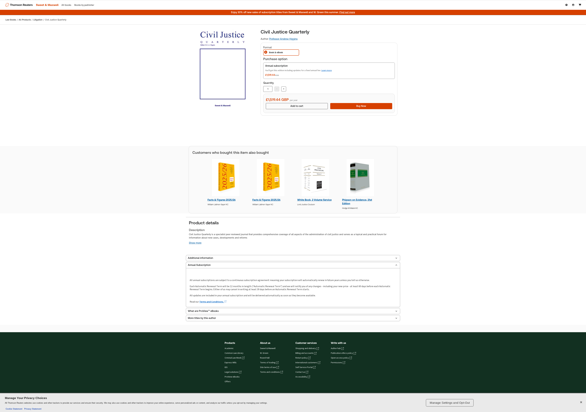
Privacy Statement (32, 409)
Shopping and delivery (305, 348)
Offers (228, 381)
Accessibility (301, 376)
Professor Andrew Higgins (283, 38)
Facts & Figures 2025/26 (222, 199)
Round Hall (264, 358)
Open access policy (340, 358)
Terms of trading (267, 362)
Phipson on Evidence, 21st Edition (357, 201)
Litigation (37, 19)
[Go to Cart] (580, 5)
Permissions (336, 362)
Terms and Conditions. (211, 301)
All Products (25, 19)
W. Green (264, 353)
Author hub (336, 348)
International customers (306, 362)
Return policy (301, 358)
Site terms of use (268, 367)
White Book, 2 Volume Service (314, 199)
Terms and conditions (270, 372)
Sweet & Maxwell (267, 348)
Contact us (300, 372)
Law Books (10, 19)
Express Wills (231, 362)
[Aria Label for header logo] (31, 4)
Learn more (326, 70)
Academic (229, 348)
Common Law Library (234, 353)
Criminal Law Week (233, 358)
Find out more (347, 12)
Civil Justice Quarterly (55, 19)
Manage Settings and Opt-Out (450, 402)
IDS (226, 367)
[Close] (581, 402)
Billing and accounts (304, 353)
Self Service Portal (304, 367)
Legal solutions (231, 372)
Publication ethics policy (342, 353)
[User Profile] (573, 5)
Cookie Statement (14, 409)
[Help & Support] (566, 5)
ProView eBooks (232, 376)
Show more (195, 243)
